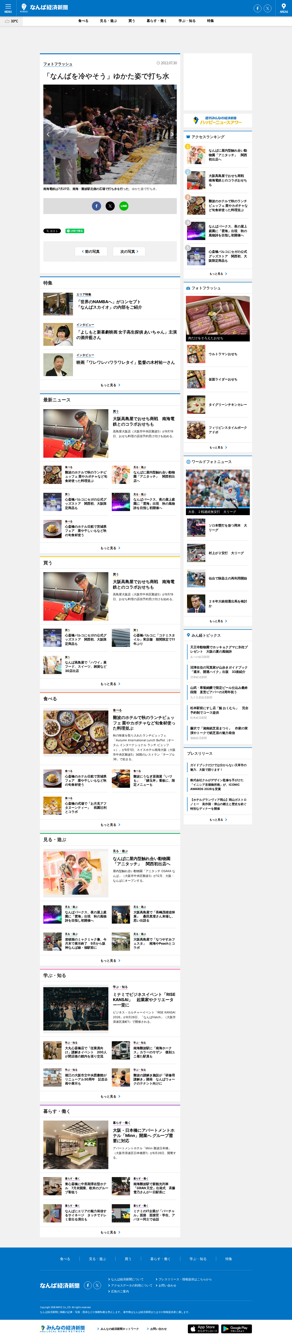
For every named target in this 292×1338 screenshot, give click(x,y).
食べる (83, 20)
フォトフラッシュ (58, 64)
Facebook (257, 8)
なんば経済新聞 (44, 8)
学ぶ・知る (187, 20)
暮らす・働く (157, 20)
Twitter (267, 8)
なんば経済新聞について (127, 1279)
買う (131, 20)
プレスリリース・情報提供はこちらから (185, 1279)
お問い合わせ (167, 1285)
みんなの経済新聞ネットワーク (62, 1328)
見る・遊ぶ (108, 20)
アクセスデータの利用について (132, 1285)
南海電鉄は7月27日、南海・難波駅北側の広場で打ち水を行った (86, 189)
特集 (210, 20)
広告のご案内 (120, 1291)
